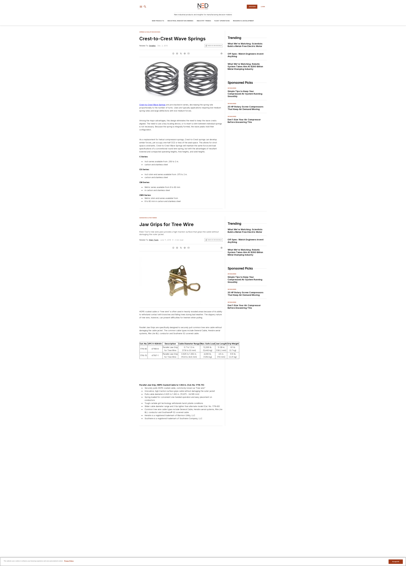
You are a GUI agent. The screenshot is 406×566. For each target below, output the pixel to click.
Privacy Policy (69, 561)
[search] (145, 6)
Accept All (395, 561)
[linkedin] (177, 53)
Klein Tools (153, 240)
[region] (203, 561)
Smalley (152, 46)
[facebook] (173, 53)
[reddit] (185, 53)
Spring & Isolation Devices (149, 32)
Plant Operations (222, 21)
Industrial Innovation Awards (180, 21)
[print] (221, 53)
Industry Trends (204, 21)
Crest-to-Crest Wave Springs (152, 105)
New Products (158, 21)
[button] (141, 6)
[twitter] (181, 53)
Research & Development (243, 21)
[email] (188, 53)
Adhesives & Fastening (148, 218)
